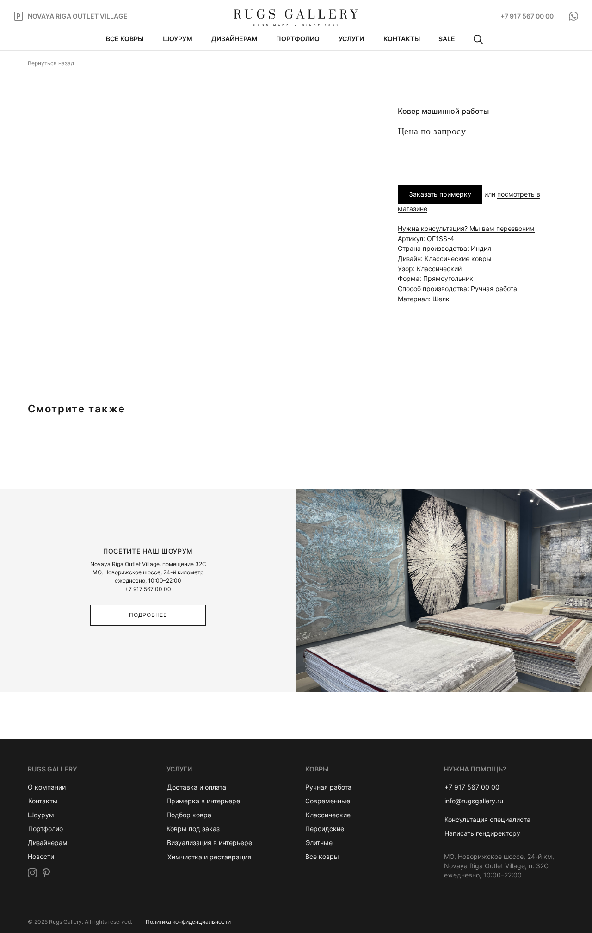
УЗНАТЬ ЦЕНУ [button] (435, 155)
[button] (487, 820)
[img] (296, 17)
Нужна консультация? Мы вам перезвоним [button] (466, 228)
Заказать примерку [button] (440, 194)
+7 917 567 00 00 (148, 588)
